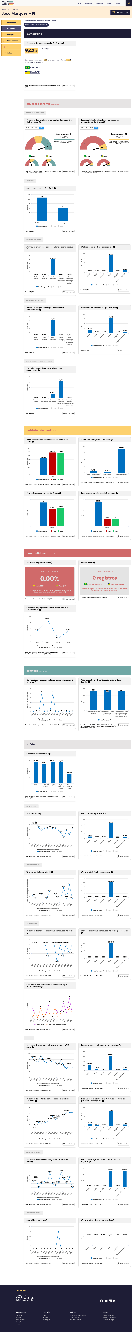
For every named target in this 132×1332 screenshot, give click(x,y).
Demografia (11, 22)
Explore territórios (122, 12)
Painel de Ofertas (75, 1320)
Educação (11, 29)
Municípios (46, 1320)
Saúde (9, 53)
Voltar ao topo (54, 104)
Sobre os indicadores (109, 1317)
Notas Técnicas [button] (69, 86)
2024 (36, 128)
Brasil (44, 1315)
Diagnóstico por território (78, 1315)
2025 (41, 128)
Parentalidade (12, 41)
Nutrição (10, 35)
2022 (27, 128)
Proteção (10, 47)
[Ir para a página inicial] (8, 3)
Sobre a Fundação (108, 1320)
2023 (32, 128)
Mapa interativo (75, 1317)
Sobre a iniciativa (108, 1315)
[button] (63, 43)
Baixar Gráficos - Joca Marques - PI (36, 25)
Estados (45, 1317)
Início (80, 3)
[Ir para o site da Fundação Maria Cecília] (26, 1302)
